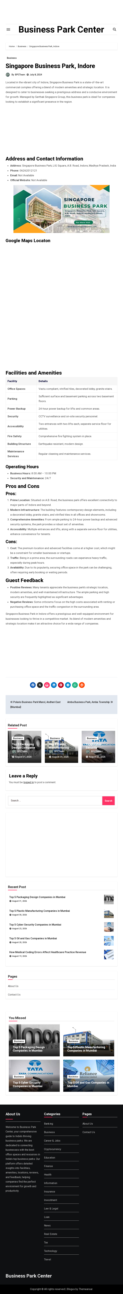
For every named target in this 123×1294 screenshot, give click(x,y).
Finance (48, 1166)
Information (50, 1183)
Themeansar (85, 1289)
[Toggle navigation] (8, 29)
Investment (50, 1200)
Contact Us (14, 994)
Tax (46, 1242)
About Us (13, 986)
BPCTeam (20, 74)
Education (49, 1157)
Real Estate (50, 1234)
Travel (47, 1259)
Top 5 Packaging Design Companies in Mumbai (24, 748)
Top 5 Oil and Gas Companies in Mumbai (33, 938)
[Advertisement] (62, 131)
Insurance (49, 1191)
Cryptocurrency (52, 1149)
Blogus (71, 1289)
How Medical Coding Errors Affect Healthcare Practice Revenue (47, 952)
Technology (50, 1251)
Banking (48, 1123)
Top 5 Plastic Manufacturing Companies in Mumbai (39, 910)
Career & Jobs (52, 1140)
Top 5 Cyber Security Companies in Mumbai (35, 924)
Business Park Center (61, 29)
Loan (47, 1217)
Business (12, 58)
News (47, 1225)
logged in (28, 782)
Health (47, 1174)
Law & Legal (51, 1208)
